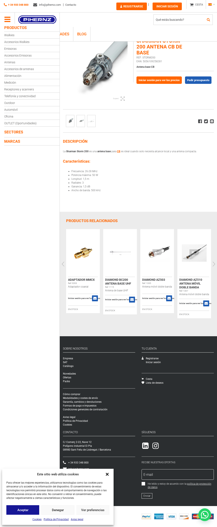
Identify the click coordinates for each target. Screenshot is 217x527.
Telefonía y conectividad (20, 96)
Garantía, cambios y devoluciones (82, 401)
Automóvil (11, 109)
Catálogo (68, 366)
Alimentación (12, 75)
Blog (81, 34)
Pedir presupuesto (198, 80)
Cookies (37, 519)
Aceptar (22, 510)
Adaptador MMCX (81, 279)
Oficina (8, 116)
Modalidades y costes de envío (80, 398)
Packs (66, 381)
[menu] (7, 19)
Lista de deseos (154, 382)
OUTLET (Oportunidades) (20, 123)
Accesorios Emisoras (18, 55)
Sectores (13, 132)
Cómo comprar (71, 394)
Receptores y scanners (19, 89)
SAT (65, 362)
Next (214, 264)
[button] (107, 474)
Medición (10, 82)
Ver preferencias (92, 510)
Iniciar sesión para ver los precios (159, 80)
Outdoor (9, 103)
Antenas (9, 62)
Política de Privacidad (56, 519)
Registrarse (133, 6)
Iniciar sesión (167, 6)
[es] (211, 4)
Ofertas (67, 377)
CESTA (199, 4)
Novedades (69, 373)
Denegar (58, 510)
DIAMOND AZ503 (153, 279)
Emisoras (10, 48)
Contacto (70, 4)
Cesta (149, 379)
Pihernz (37, 19)
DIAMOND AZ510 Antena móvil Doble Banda (190, 283)
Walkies (9, 35)
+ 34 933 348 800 (18, 4)
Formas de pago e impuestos (79, 405)
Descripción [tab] (75, 141)
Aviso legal (77, 519)
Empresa (68, 358)
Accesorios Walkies (16, 42)
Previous (63, 264)
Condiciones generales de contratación (85, 409)
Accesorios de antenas (19, 69)
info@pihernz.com (49, 4)
